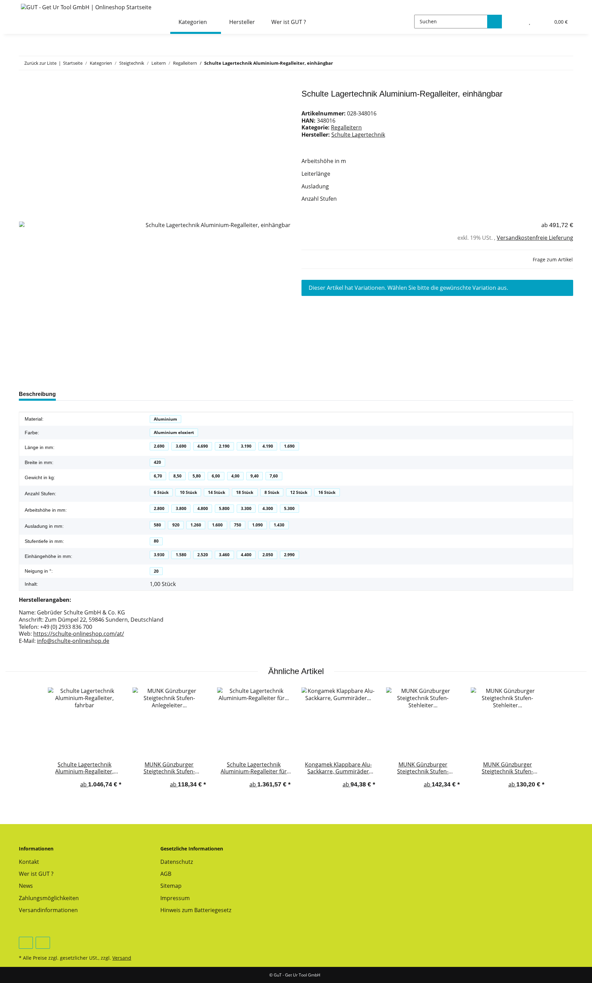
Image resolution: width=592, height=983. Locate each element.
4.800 (202, 508)
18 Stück (244, 492)
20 (156, 571)
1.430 (279, 525)
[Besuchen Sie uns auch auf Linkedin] (43, 943)
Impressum (175, 898)
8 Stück (271, 492)
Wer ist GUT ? (288, 22)
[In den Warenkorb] (24, 85)
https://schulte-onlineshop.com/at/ (78, 633)
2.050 (267, 555)
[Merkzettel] (529, 21)
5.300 (289, 508)
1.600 (217, 525)
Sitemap (171, 885)
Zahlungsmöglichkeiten (49, 898)
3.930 (159, 555)
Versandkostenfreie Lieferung (535, 237)
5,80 (197, 476)
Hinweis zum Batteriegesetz (195, 910)
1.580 (181, 555)
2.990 (289, 555)
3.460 (224, 555)
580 (157, 525)
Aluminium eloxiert (174, 432)
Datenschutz (176, 862)
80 (156, 541)
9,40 (254, 476)
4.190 (267, 446)
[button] (515, 21)
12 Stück (298, 492)
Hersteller (242, 22)
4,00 (235, 476)
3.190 (246, 446)
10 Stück (188, 492)
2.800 (159, 508)
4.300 (267, 508)
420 (157, 462)
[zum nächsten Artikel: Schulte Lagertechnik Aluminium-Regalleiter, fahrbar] (565, 63)
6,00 (216, 476)
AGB (165, 874)
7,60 (274, 476)
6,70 (158, 476)
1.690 (289, 446)
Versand (121, 958)
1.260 (195, 525)
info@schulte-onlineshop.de (73, 641)
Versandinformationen (48, 910)
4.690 (202, 446)
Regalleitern (346, 127)
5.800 (224, 508)
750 (237, 525)
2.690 (159, 446)
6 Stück (161, 492)
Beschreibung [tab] (37, 394)
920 (176, 525)
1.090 (257, 525)
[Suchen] (494, 21)
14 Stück (216, 492)
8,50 (177, 476)
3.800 (181, 508)
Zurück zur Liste (40, 63)
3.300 (246, 508)
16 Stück (326, 492)
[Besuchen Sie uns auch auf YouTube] (26, 943)
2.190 (224, 446)
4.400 (246, 555)
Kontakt (29, 862)
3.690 (181, 446)
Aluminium (165, 419)
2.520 (202, 555)
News (26, 885)
